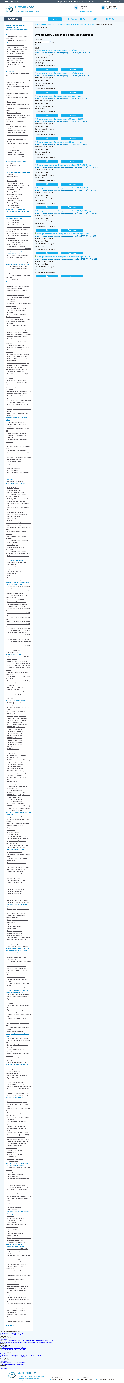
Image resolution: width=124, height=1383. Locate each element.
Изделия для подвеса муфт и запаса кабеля (17, 708)
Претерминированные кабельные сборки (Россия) (16, 859)
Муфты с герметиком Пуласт (15, 1082)
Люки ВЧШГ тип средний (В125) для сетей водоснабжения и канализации (17, 331)
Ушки (8, 924)
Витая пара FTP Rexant (13, 192)
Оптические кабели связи (13, 654)
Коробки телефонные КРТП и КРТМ (17, 1249)
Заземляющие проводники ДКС (16, 562)
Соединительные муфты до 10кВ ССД (18, 1143)
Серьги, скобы (11, 928)
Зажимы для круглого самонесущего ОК (17, 910)
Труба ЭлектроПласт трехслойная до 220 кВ (18, 504)
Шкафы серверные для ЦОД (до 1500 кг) (17, 105)
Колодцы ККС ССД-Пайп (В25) (16, 224)
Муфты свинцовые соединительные (18, 994)
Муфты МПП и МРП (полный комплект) (18, 1078)
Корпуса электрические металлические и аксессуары (18, 1305)
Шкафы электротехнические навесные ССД (18, 1322)
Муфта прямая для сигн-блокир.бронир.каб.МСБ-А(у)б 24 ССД (61, 98)
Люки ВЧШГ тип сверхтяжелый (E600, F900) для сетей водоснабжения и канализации (17, 376)
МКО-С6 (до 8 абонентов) (14, 705)
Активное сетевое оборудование (16, 161)
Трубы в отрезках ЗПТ (13, 516)
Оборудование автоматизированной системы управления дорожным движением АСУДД (17, 32)
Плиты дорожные (12, 279)
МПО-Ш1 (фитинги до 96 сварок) (16, 716)
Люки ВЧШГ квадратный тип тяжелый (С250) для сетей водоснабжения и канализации (18, 321)
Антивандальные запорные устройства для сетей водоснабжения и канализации (18, 392)
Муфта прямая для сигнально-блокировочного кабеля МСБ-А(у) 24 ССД (65, 190)
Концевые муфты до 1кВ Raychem (17, 1126)
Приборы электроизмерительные (17, 1187)
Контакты (110, 19)
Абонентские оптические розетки (17, 604)
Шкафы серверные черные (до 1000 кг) (19, 115)
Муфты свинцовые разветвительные (18, 999)
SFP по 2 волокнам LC (13, 165)
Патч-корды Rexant (13, 196)
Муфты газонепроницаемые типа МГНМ (19, 1086)
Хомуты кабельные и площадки (16, 957)
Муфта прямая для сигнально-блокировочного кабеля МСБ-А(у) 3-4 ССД (65, 236)
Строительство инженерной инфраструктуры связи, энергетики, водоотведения (18, 212)
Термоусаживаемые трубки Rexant (17, 1314)
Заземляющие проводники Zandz (17, 580)
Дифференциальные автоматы (16, 1310)
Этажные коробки (12, 652)
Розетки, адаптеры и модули (15, 183)
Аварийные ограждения (14, 459)
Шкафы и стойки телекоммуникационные (18, 78)
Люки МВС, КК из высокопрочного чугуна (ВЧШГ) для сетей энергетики (17, 381)
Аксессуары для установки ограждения (19, 457)
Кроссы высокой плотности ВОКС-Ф (18, 639)
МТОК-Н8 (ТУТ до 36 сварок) (15, 810)
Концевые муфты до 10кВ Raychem (17, 1132)
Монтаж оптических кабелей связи (17, 582)
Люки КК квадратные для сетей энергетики (16, 327)
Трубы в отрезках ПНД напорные (17, 514)
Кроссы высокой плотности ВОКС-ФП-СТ (18, 636)
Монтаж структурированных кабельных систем (15, 26)
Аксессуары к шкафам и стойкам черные (16, 123)
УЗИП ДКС (10, 575)
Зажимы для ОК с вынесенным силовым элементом (16, 916)
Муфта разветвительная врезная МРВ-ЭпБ (18, 1041)
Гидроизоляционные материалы (17, 246)
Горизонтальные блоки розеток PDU (18, 185)
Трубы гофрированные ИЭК (15, 62)
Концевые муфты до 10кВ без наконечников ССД (15, 1151)
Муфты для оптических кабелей (15, 700)
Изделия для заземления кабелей (17, 988)
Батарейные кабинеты (14, 113)
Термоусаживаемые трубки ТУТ (16, 966)
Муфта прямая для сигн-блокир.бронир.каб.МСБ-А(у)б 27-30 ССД (62, 121)
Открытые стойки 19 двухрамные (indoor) (16, 99)
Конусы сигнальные (13, 464)
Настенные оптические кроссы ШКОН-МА (18, 618)
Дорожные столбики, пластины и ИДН (18, 453)
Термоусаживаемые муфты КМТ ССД (18, 1095)
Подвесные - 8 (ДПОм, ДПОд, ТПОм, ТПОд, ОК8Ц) (17, 673)
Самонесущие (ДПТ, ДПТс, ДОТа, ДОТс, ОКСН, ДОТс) (18, 677)
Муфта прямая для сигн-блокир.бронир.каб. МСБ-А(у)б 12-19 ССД (62, 53)
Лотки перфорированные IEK (16, 67)
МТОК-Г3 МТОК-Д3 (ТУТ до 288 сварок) (18, 795)
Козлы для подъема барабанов (16, 433)
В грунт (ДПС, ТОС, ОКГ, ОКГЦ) (16, 687)
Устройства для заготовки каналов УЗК (17, 430)
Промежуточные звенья (14, 931)
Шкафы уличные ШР (13, 1284)
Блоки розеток (11, 102)
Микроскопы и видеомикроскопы (17, 847)
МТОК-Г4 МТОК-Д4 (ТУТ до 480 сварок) (18, 808)
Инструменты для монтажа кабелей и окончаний (18, 1169)
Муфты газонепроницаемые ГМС (17, 1012)
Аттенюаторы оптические (15, 825)
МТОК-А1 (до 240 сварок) (14, 797)
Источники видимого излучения (16, 836)
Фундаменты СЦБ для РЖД (15, 481)
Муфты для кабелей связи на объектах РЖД (17, 1035)
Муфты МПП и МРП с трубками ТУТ (17, 1075)
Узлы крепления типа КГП (15, 1233)
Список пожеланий (12, 2)
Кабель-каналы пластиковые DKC (17, 47)
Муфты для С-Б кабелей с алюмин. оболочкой (17, 1059)
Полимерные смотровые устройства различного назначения (17, 252)
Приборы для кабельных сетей (16, 1185)
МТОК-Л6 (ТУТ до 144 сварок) (16, 711)
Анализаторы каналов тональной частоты (17, 1191)
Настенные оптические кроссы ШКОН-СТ (18, 609)
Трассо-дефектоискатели (14, 1172)
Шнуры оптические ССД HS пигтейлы (18, 902)
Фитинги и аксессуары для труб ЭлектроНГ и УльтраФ (16, 495)
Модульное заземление (14, 578)
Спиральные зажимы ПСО (15, 935)
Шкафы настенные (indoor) (15, 152)
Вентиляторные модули (14, 150)
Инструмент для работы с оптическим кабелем (18, 669)
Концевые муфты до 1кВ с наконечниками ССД (14, 1160)
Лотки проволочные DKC (14, 56)
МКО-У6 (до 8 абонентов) (14, 733)
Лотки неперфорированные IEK (16, 58)
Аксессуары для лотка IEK (15, 60)
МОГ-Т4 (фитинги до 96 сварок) (16, 773)
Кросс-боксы (11, 589)
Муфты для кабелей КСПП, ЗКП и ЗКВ (18, 1088)
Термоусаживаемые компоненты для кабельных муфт (17, 1118)
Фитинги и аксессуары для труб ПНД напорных (17, 533)
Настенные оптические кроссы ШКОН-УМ (18, 614)
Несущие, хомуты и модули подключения (14, 1267)
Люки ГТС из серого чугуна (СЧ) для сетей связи (17, 414)
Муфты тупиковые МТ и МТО (15, 1084)
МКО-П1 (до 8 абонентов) (14, 735)
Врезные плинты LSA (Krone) (15, 1259)
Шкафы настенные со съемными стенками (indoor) (16, 147)
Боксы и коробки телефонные (16, 1273)
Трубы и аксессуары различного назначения (15, 484)
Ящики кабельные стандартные (16, 1288)
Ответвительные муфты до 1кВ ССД (18, 1139)
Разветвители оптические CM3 (16, 871)
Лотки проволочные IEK (14, 69)
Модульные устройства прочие (16, 1308)
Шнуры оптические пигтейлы (15, 889)
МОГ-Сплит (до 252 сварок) (15, 768)
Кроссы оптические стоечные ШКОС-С (18, 648)
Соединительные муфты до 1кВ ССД (18, 1135)
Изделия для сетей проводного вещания (16, 1252)
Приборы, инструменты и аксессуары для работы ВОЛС (18, 813)
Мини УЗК (10, 437)
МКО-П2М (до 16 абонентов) (15, 731)
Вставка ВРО (11, 753)
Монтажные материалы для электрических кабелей (15, 1318)
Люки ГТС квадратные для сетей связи (19, 356)
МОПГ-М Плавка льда (13, 749)
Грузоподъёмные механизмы (15, 422)
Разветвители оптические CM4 (16, 869)
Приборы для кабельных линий (16, 1194)
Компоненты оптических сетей (15, 849)
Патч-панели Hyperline (13, 207)
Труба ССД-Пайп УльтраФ (14, 490)
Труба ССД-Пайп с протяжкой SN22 (17, 499)
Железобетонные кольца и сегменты (18, 354)
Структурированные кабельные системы (18, 172)
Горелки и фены (12, 1209)
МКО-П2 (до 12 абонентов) (15, 738)
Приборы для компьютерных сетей (17, 1183)
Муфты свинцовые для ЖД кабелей (17, 1038)
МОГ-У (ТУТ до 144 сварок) (15, 764)
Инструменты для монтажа (15, 1218)
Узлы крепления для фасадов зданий (18, 937)
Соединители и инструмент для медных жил (18, 962)
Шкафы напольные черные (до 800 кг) (18, 80)
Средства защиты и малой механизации (19, 1196)
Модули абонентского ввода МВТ (17, 1264)
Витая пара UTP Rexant (13, 189)
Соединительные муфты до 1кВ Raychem (16, 1123)
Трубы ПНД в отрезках (14, 525)
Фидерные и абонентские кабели (17, 661)
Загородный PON (12, 659)
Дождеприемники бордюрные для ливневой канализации (17, 292)
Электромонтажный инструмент (17, 1102)
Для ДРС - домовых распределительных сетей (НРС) (15, 691)
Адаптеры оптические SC (14, 885)
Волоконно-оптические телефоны (17, 845)
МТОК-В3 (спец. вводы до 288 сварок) (18, 792)
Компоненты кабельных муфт (16, 1137)
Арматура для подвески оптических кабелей (16, 906)
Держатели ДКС (12, 573)
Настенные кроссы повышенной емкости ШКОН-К (16, 596)
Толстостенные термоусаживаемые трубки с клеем (17, 1114)
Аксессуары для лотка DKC (15, 53)
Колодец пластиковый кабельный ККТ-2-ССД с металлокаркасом (19, 1357)
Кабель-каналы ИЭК (13, 64)
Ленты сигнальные (12, 470)
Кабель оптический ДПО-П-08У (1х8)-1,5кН (12, 1349)
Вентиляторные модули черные (16, 132)
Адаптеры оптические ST (14, 876)
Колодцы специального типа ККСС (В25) (19, 249)
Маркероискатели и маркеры (16, 1174)
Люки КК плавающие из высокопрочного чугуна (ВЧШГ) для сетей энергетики (18, 341)
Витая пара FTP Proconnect (15, 194)
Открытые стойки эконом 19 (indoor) (18, 86)
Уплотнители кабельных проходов (17, 1141)
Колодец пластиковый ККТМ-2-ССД (10, 1335)
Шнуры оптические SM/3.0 (15, 891)
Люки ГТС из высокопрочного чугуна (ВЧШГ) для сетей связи (17, 316)
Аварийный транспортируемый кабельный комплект (16, 756)
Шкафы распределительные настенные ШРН (18, 1276)
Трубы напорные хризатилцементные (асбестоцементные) (17, 557)
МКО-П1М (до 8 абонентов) (15, 742)
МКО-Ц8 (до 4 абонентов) (14, 744)
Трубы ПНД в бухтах (13, 488)
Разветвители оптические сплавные (18, 867)
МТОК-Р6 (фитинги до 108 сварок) (17, 724)
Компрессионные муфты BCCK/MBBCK (18, 1093)
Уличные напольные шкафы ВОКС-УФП (19, 621)
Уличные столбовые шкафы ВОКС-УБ (18, 665)
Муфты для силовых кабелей (14, 1097)
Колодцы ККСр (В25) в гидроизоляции (18, 233)
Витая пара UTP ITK (12, 174)
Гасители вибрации (13, 1229)
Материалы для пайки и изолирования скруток (18, 971)
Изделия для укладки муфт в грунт (17, 762)
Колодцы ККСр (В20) (13, 220)
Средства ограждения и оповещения (17, 444)
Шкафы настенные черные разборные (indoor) (18, 110)
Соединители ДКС (12, 569)
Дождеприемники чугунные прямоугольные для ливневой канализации (15, 387)
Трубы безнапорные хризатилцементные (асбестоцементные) (18, 522)
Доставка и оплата (76, 19)
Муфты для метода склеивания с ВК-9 (18, 996)
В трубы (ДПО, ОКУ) (13, 685)
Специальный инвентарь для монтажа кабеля (17, 419)
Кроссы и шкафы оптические (14, 584)
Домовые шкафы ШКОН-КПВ (15, 600)
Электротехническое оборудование (16, 1295)
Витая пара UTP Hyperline (14, 200)
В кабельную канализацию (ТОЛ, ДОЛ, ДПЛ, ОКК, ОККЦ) (18, 682)
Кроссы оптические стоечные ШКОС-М (18, 645)
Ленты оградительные (14, 455)
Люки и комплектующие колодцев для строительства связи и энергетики (17, 283)
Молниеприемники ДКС (14, 571)
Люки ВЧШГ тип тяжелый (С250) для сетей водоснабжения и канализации (17, 364)
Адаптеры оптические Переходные (17, 874)
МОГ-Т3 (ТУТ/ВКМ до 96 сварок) (16, 771)
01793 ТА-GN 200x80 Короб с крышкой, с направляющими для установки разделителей (26, 1342)
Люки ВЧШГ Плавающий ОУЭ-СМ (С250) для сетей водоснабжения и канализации (18, 335)
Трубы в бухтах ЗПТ (13, 518)
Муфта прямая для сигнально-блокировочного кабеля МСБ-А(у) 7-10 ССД (66, 259)
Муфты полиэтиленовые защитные (17, 1062)
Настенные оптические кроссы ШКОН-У (19, 586)
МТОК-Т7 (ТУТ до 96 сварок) (15, 729)
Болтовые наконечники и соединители (18, 1099)
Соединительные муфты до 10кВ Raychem (16, 1129)
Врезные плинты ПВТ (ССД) (15, 1262)
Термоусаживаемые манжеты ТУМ (17, 968)
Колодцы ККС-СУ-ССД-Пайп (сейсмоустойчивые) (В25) (15, 243)
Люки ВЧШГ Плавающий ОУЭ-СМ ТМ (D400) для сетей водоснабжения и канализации (17, 350)
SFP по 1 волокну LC (13, 170)
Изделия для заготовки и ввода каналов (16, 425)
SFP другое (10, 163)
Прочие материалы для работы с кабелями (16, 980)
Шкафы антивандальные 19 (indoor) (17, 157)
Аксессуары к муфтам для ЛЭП (16, 751)
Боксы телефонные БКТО (14, 1270)
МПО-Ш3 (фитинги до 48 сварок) (16, 720)
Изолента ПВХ (11, 1312)
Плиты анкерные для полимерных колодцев (17, 272)
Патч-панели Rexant (13, 198)
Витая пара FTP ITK (12, 176)
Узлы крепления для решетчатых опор (19, 944)
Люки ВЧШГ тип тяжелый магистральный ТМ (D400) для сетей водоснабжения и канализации (16, 369)
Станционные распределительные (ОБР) (17, 695)
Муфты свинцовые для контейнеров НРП (17, 1024)
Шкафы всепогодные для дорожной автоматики (17, 37)
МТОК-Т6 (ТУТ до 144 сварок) (16, 727)
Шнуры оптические (13, 896)
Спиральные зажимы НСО (15, 933)
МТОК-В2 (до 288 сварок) (14, 790)
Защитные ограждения (14, 468)
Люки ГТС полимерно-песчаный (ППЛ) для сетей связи (18, 298)
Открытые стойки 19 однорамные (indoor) (17, 94)
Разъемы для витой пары (14, 178)
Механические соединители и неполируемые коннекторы (15, 881)
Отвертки (10, 1205)
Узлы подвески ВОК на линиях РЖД (17, 946)
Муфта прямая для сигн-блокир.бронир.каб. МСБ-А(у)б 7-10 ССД (62, 76)
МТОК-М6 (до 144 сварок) (14, 799)
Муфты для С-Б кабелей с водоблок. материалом (17, 1055)
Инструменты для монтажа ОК (16, 913)
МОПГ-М (9, 746)
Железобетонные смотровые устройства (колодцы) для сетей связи (18, 217)
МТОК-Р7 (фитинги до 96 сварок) (17, 703)
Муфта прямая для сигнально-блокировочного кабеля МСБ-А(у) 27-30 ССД (66, 213)
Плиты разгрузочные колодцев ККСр (18, 268)
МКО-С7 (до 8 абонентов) (14, 714)
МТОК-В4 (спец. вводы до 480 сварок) (18, 806)
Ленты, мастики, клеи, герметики (17, 974)
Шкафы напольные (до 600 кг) (16, 154)
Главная (37, 24)
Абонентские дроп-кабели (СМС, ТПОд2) (19, 656)
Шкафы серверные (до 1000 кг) (16, 130)
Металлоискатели (12, 1176)
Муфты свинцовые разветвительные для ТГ (17, 1006)
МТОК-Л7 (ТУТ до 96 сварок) (15, 803)
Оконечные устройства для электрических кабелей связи (15, 1245)
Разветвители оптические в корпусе (18, 865)
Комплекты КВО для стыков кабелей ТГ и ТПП (18, 1015)
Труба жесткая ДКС (13, 542)
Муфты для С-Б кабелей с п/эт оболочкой (15, 1050)
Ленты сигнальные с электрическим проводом (17, 473)
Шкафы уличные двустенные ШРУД (17, 1286)
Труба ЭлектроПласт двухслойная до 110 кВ (18, 509)
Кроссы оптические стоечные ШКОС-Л (18, 630)
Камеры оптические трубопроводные (18, 262)
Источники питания (11, 71)
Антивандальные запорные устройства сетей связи (18, 410)
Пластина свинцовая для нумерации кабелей (17, 1028)
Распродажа (10, 1325)
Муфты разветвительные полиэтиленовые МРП (14, 1072)
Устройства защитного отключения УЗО (17, 1300)
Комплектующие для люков (15, 345)
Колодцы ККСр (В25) (13, 222)
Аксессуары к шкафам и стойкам (17, 159)
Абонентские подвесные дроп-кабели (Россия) (18, 855)
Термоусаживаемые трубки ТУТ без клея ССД (17, 1105)
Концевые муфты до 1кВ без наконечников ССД (15, 1155)
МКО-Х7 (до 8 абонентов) (14, 722)
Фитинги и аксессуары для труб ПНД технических (17, 537)
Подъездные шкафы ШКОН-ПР (16, 606)
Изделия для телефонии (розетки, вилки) (17, 1291)
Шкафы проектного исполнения (16, 40)
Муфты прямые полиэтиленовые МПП (18, 1069)
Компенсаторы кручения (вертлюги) (18, 435)
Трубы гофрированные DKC (15, 45)
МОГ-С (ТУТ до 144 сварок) (15, 766)
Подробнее (72, 69)
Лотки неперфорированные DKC (17, 49)
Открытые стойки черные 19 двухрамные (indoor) (15, 83)
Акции (95, 19)
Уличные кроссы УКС (13, 650)
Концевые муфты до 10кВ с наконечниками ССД (14, 1147)
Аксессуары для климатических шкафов (16, 127)
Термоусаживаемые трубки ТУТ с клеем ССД (18, 1109)
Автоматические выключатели (16, 1297)
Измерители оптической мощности (17, 817)
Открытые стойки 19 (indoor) (16, 593)
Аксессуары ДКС (12, 567)
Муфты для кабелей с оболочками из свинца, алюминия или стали (17, 991)
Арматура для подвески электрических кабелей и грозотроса (17, 1213)
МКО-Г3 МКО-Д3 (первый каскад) (17, 781)
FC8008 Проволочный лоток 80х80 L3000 (12, 1364)
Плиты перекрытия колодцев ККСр (17, 266)
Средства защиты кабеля (14, 461)
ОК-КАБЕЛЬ (10, 698)
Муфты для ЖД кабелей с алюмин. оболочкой (17, 1046)
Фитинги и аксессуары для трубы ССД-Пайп (18, 528)
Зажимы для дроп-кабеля (15, 926)
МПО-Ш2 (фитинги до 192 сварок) (17, 718)
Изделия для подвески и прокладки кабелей (17, 984)
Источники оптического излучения (17, 838)
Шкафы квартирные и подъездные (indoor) (17, 118)
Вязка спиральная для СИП (15, 1240)
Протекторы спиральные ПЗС (16, 1242)
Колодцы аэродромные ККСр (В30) (17, 240)
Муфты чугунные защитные (15, 1031)
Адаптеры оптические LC (14, 852)
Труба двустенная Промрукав (16, 501)
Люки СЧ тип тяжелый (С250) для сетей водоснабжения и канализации (18, 401)
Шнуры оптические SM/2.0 (15, 893)
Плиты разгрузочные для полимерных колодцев (18, 276)
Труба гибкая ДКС (12, 545)
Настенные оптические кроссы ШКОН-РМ (18, 625)
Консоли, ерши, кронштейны (15, 295)
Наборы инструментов (14, 1207)
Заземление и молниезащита (14, 560)
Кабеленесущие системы (13, 42)
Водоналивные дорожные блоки (17, 450)
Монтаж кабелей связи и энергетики (18, 948)
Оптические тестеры (13, 834)
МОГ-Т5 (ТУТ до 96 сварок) (15, 775)
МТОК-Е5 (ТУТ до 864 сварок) (16, 784)
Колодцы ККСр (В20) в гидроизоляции (18, 227)
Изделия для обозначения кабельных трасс (18, 447)
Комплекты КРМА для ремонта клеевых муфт (16, 1020)
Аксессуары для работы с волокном (18, 823)
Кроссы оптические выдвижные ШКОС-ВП (18, 642)
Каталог (11, 19)
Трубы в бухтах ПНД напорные (16, 512)
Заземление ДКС (12, 564)
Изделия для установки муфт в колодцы (16, 778)
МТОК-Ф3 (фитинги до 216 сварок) (17, 786)
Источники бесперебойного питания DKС (17, 74)
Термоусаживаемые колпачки (16, 977)
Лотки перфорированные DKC (16, 51)
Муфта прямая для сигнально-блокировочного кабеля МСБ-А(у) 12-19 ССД (66, 167)
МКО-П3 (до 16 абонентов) (15, 740)
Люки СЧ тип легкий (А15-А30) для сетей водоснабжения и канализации (17, 406)
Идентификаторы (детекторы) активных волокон (16, 842)
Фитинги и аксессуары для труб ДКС (18, 540)
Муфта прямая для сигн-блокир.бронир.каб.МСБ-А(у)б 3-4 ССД (61, 144)
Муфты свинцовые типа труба (16, 1010)
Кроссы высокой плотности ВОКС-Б (18, 632)
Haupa (9, 1203)
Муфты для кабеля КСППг (14, 1091)
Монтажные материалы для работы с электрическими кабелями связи (17, 952)
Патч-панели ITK (12, 181)
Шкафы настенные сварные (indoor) (18, 143)
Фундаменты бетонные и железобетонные (13, 478)
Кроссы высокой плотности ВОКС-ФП (18, 591)
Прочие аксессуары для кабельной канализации (17, 441)
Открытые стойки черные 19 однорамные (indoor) (15, 90)
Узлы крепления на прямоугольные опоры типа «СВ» (17, 921)
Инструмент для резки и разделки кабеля (17, 1199)
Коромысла (10, 1216)
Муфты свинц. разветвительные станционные (16, 1002)
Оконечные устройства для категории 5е (18, 1256)
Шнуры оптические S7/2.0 (14, 898)
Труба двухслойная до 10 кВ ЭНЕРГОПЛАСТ (15, 548)
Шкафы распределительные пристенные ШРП (15, 1280)
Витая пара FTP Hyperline (14, 203)
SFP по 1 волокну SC (13, 167)
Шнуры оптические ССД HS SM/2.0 (17, 900)
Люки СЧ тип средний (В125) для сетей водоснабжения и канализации (18, 397)
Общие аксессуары (13, 788)
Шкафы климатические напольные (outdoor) (17, 136)
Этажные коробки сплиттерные (16, 602)
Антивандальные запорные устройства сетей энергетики (18, 305)
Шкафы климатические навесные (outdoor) (16, 140)
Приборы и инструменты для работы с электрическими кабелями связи (17, 1164)
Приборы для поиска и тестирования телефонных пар (17, 1180)
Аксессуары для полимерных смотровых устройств (15, 259)
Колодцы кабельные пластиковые (17, 255)
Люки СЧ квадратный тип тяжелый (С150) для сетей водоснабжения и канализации (17, 310)
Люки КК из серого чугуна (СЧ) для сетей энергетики (17, 359)
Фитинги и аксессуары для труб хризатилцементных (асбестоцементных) (18, 552)
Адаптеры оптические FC (14, 878)
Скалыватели (11, 830)
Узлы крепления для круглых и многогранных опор (16, 941)
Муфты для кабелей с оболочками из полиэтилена (17, 1066)
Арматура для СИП (13, 1235)
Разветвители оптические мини (16, 863)
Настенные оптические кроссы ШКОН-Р (19, 628)
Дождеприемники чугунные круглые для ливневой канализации (17, 287)
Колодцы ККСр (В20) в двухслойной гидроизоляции (17, 230)
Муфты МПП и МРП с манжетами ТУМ (18, 1080)
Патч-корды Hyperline (13, 205)
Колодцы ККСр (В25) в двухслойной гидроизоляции (17, 237)
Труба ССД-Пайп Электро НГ (15, 492)
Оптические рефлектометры (16, 832)
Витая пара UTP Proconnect (15, 187)
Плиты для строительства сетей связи (17, 264)
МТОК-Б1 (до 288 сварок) (14, 801)
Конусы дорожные (12, 466)
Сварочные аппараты (13, 828)
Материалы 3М (11, 959)
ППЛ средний (11, 301)
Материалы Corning (13, 955)
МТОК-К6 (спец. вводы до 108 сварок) (18, 760)
